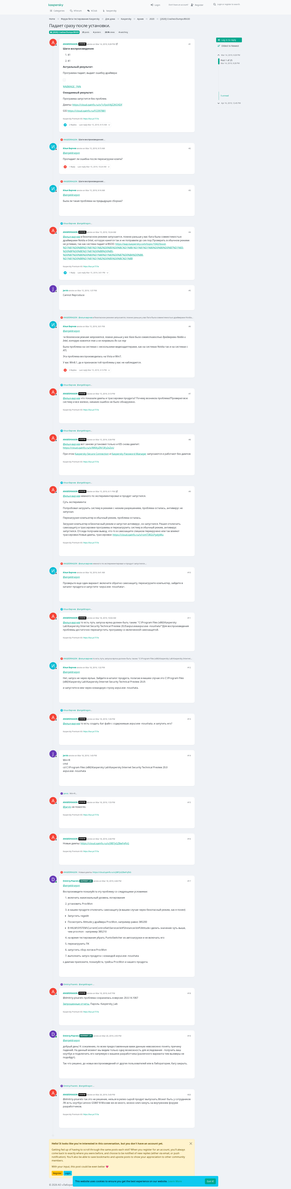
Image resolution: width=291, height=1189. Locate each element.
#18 (189, 993)
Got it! (210, 1181)
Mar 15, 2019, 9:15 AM (95, 148)
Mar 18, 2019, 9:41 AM (95, 572)
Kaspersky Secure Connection (92, 453)
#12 (189, 667)
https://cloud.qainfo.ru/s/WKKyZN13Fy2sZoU (88, 447)
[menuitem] (155, 4)
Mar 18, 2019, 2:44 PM (105, 838)
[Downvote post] (188, 125)
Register (57, 1173)
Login (67, 1173)
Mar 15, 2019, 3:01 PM (95, 326)
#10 (189, 572)
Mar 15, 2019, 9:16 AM (95, 190)
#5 (190, 290)
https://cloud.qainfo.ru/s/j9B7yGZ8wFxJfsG (104, 843)
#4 (190, 232)
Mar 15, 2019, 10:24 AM (106, 232)
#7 (190, 393)
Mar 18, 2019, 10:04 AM (106, 618)
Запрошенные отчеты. (76, 1004)
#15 (189, 802)
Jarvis (65, 290)
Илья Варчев (69, 148)
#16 (189, 838)
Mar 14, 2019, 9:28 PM (105, 44)
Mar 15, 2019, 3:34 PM (105, 439)
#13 (189, 719)
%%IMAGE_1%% (72, 86)
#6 (190, 326)
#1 (190, 44)
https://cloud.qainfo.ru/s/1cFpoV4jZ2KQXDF (97, 104)
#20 (189, 1094)
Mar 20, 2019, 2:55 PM (111, 1035)
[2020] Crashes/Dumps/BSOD (65, 32)
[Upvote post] (177, 125)
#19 (189, 1035)
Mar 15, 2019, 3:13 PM (105, 393)
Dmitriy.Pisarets (71, 881)
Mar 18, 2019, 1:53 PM (105, 802)
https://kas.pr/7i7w (91, 118)
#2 (190, 148)
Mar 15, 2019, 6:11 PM (105, 491)
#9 (190, 491)
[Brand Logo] (55, 5)
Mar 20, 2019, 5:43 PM (105, 1094)
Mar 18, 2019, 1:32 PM (95, 667)
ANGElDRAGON (70, 44)
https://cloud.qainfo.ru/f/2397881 (86, 110)
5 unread (225, 95)
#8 (190, 439)
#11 (189, 618)
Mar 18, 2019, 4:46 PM (111, 881)
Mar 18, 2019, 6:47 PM (105, 993)
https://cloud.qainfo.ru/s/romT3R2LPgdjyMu (138, 534)
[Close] (190, 1143)
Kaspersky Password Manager (129, 453)
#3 (190, 190)
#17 (189, 881)
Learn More (175, 1181)
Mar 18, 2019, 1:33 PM (105, 719)
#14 (189, 755)
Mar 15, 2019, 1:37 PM (87, 290)
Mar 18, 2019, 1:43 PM (87, 755)
